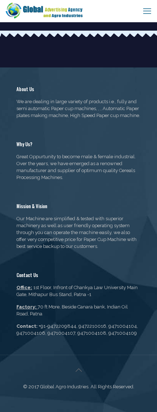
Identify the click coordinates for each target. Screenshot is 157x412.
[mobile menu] (147, 11)
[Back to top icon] (78, 370)
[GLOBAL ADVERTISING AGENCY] (44, 11)
